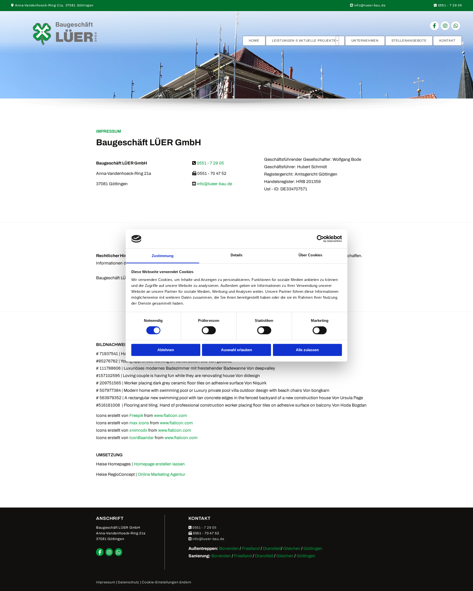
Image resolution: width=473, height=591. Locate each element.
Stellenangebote (409, 40)
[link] (305, 40)
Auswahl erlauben (236, 350)
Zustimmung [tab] (163, 256)
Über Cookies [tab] (310, 255)
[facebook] (434, 25)
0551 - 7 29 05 (450, 5)
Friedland (251, 548)
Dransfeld (272, 548)
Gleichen (291, 548)
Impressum (105, 582)
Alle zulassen (307, 350)
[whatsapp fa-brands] (455, 25)
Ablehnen (165, 350)
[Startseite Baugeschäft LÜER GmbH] (65, 33)
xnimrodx (138, 430)
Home (254, 40)
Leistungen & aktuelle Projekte (304, 40)
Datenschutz (128, 582)
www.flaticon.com (170, 415)
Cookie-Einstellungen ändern (166, 582)
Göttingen (313, 548)
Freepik (136, 415)
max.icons (139, 423)
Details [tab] (237, 255)
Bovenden (229, 548)
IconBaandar (141, 437)
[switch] (209, 330)
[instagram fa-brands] (445, 25)
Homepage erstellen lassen (159, 464)
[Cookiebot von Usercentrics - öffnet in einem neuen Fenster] (320, 239)
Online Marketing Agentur (161, 474)
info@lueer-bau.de (370, 5)
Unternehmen (365, 40)
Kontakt (447, 40)
